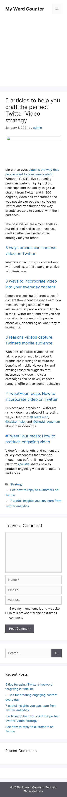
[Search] (56, 653)
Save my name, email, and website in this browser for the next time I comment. (34, 613)
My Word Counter (24, 9)
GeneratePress (33, 791)
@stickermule (15, 421)
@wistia (23, 464)
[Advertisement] (33, 53)
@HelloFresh (39, 417)
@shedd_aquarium (46, 421)
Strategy (16, 484)
